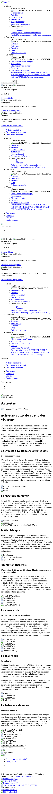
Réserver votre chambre (20, 72)
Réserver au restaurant (14, 134)
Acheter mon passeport (26, 35)
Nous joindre (11, 761)
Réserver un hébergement (16, 132)
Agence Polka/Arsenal (24, 776)
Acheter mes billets (18, 33)
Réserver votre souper (43, 35)
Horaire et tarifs (7, 98)
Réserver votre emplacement (12, 126)
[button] (8, 6)
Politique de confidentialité (16, 759)
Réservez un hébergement (11, 111)
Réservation (6, 83)
